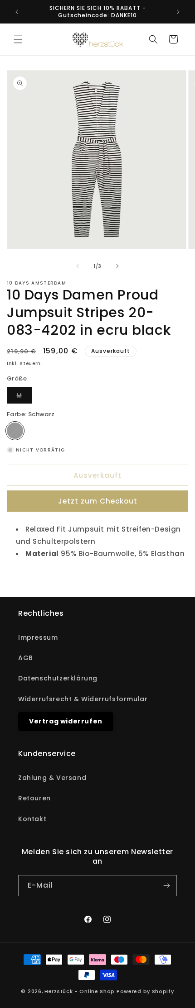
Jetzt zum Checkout (97, 501)
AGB (25, 657)
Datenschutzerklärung (58, 678)
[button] (18, 39)
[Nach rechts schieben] (117, 266)
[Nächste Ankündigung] (178, 12)
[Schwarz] (15, 431)
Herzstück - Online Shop (79, 991)
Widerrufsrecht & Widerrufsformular (82, 699)
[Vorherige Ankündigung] (17, 12)
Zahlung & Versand (52, 777)
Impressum (38, 637)
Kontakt (32, 818)
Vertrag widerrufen (65, 721)
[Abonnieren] (166, 885)
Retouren (34, 798)
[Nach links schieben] (78, 266)
